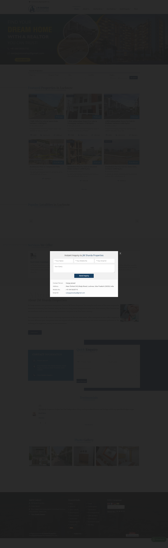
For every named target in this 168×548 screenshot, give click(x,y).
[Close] (120, 253)
